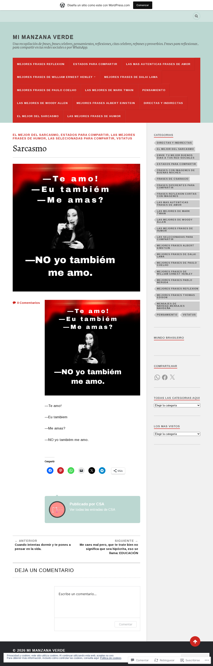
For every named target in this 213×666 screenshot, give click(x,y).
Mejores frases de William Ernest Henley (55, 77)
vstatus (124, 138)
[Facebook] (164, 375)
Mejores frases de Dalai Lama (131, 77)
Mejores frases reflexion (40, 64)
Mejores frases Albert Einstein (106, 103)
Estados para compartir (95, 64)
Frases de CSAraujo (172, 179)
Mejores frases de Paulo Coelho (46, 90)
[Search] (196, 16)
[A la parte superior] (195, 641)
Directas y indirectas (163, 103)
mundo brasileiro (169, 337)
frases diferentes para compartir (176, 186)
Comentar (125, 624)
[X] (172, 375)
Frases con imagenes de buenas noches (176, 171)
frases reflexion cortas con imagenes (177, 195)
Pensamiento (153, 90)
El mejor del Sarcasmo (38, 116)
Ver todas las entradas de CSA (92, 509)
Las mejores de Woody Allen (42, 103)
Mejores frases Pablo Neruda (174, 281)
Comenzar (142, 5)
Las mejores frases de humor (94, 116)
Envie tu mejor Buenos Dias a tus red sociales (175, 156)
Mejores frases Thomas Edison (176, 296)
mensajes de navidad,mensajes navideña (171, 305)
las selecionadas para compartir (81, 138)
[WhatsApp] (157, 375)
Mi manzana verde (43, 37)
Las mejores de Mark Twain (109, 90)
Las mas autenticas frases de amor (158, 64)
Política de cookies (110, 658)
